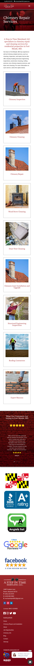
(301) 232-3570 (9, 594)
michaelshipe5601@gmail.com (14, 598)
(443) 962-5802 (9, 596)
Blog (4, 636)
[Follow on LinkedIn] (11, 603)
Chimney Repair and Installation (12, 624)
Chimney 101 (7, 633)
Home (5, 621)
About (5, 627)
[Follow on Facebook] (4, 603)
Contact (5, 638)
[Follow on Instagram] (8, 603)
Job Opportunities (8, 630)
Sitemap (5, 641)
